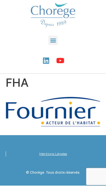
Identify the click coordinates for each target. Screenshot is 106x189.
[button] (53, 40)
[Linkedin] (46, 61)
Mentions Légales (53, 154)
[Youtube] (60, 61)
